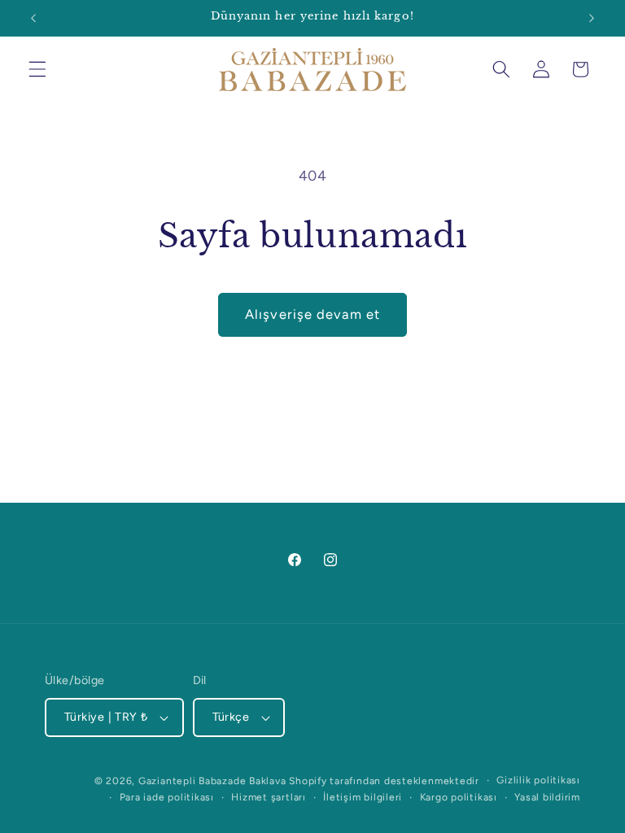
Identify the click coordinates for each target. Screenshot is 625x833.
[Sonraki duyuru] (592, 18)
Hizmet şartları (268, 797)
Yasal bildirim (547, 797)
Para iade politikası (167, 797)
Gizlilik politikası (538, 780)
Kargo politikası (458, 797)
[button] (37, 69)
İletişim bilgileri (362, 797)
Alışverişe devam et (312, 314)
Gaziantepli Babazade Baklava (212, 781)
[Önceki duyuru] (33, 18)
